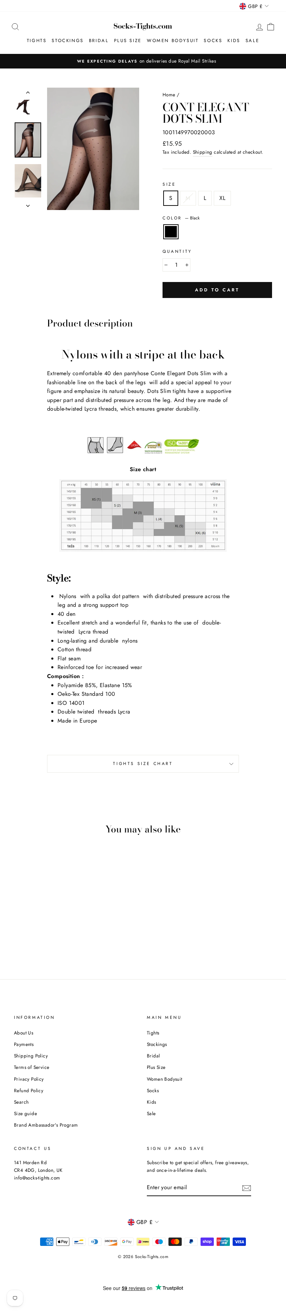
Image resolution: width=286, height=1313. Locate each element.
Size (169, 184)
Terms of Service (31, 1067)
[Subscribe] (246, 1187)
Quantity (177, 251)
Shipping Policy (31, 1055)
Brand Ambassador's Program (46, 1124)
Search (21, 1101)
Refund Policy (28, 1090)
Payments (23, 1044)
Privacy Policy (29, 1079)
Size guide (25, 1113)
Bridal (99, 40)
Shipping (202, 151)
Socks (213, 40)
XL (222, 198)
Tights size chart (143, 763)
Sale (252, 40)
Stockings (67, 40)
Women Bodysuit (172, 40)
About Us (23, 1032)
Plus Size (128, 40)
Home (169, 94)
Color (181, 218)
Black (171, 232)
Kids (233, 40)
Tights (37, 40)
